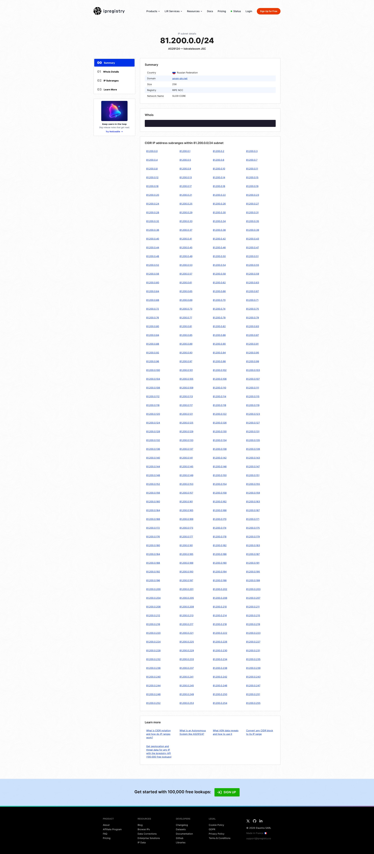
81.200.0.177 (186, 536)
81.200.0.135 (253, 440)
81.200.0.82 (219, 326)
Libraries (180, 842)
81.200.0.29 (186, 212)
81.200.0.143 (253, 457)
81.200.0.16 (152, 186)
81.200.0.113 (186, 396)
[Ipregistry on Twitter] (248, 821)
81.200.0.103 (253, 370)
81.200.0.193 (186, 571)
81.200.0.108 (153, 387)
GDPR (212, 829)
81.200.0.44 (152, 247)
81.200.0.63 (252, 282)
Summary (106, 63)
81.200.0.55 (252, 265)
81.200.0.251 (253, 694)
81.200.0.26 (219, 203)
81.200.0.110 (219, 387)
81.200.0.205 (187, 597)
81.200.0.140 (153, 457)
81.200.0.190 (220, 562)
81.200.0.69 (186, 300)
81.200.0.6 (218, 159)
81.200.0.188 (153, 562)
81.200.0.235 (253, 659)
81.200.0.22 (219, 194)
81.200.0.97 (186, 361)
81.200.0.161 (186, 501)
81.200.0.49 (186, 256)
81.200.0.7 (251, 159)
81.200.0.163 (253, 501)
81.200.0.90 (219, 343)
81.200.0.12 (152, 177)
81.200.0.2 (218, 151)
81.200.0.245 (187, 685)
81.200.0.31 (252, 212)
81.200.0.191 (252, 562)
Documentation (184, 833)
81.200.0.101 (186, 370)
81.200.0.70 (219, 300)
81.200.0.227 (253, 641)
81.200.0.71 (252, 300)
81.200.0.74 (219, 308)
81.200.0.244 (153, 685)
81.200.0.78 (219, 317)
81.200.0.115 (252, 396)
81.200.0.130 (220, 431)
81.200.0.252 (153, 703)
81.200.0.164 (153, 510)
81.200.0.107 (253, 378)
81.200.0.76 (152, 317)
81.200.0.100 (153, 370)
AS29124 (174, 48)
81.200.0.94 (219, 352)
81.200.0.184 (153, 554)
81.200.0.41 (186, 238)
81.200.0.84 (152, 335)
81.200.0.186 (220, 554)
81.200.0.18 (219, 186)
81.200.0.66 (219, 291)
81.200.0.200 (153, 589)
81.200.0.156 (153, 492)
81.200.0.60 (152, 282)
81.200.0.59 (252, 273)
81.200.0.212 (153, 615)
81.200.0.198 (220, 580)
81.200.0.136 (153, 449)
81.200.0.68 (152, 300)
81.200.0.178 (219, 536)
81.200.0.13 (186, 177)
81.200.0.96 (152, 361)
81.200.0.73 (186, 308)
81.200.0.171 (252, 519)
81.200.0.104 (153, 378)
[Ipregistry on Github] (255, 821)
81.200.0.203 (253, 589)
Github (179, 838)
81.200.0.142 (220, 457)
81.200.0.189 (186, 562)
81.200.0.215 (253, 615)
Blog (140, 824)
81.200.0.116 (153, 405)
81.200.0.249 (187, 694)
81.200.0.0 (152, 151)
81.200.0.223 (253, 632)
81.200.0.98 (219, 361)
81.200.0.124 (153, 422)
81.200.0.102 (220, 370)
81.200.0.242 (220, 676)
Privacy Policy (216, 833)
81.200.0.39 (252, 230)
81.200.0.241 (186, 676)
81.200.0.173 (186, 527)
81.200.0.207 (253, 597)
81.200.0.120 (153, 413)
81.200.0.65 (186, 291)
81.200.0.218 (220, 624)
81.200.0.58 (219, 273)
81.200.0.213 (186, 615)
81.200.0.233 (187, 659)
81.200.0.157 (186, 492)
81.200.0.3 (252, 151)
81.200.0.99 (252, 361)
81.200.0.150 (220, 475)
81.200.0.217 (186, 624)
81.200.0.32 (152, 221)
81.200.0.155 (253, 484)
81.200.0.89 (186, 343)
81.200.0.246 (220, 685)
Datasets (181, 829)
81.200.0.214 (220, 615)
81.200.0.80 (152, 326)
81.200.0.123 (253, 413)
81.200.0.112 (153, 396)
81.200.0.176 (153, 536)
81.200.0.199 (253, 580)
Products (151, 11)
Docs (210, 11)
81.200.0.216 (153, 624)
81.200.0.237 (187, 668)
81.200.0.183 (253, 545)
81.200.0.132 (153, 440)
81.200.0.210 (220, 606)
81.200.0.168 (153, 519)
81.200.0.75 (252, 308)
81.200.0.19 (252, 186)
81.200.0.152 (153, 484)
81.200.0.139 (253, 449)
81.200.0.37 (186, 230)
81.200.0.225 (187, 641)
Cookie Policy (216, 824)
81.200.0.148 (153, 475)
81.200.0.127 (253, 422)
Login (249, 11)
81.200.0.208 (153, 606)
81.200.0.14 (219, 177)
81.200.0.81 (186, 326)
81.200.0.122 (220, 413)
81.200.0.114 (219, 396)
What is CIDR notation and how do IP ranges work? (158, 734)
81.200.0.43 (252, 238)
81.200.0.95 (252, 352)
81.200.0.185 (186, 554)
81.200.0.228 (153, 650)
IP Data (142, 842)
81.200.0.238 (220, 668)
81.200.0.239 (253, 668)
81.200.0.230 (220, 650)
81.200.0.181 (186, 545)
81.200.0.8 (152, 168)
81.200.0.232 (153, 659)
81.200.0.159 (253, 492)
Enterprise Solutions (149, 838)
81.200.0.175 (253, 527)
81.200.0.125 (186, 422)
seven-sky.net (179, 78)
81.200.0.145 (186, 466)
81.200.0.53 (186, 265)
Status (237, 11)
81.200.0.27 (252, 203)
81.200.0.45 (186, 247)
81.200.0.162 (220, 501)
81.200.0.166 (220, 510)
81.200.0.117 (186, 405)
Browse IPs (144, 829)
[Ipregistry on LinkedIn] (260, 821)
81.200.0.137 (186, 449)
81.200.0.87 (252, 335)
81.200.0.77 (186, 317)
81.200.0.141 (186, 457)
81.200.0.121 (186, 413)
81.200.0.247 (253, 685)
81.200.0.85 (186, 335)
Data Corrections (147, 833)
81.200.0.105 (186, 378)
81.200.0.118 (219, 405)
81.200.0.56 (152, 273)
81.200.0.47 (252, 247)
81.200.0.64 (152, 291)
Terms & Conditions (219, 838)
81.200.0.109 (186, 387)
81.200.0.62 (219, 282)
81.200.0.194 (220, 571)
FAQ (105, 833)
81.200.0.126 (220, 422)
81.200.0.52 (152, 265)
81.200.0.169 (186, 519)
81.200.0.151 (252, 475)
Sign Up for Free (268, 11)
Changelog (182, 824)
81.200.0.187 (253, 554)
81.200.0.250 (220, 694)
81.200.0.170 (219, 519)
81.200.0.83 (252, 326)
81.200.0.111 (252, 387)
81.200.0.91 (252, 343)
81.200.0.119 (252, 405)
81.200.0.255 (253, 703)
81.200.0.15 (252, 177)
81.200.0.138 (220, 449)
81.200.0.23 (252, 194)
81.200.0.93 (186, 352)
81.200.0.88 (152, 343)
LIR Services (172, 11)
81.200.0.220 (153, 632)
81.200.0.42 (219, 238)
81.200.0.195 (253, 571)
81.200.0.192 (153, 571)
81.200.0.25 (186, 203)
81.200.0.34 (219, 221)
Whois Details (108, 71)
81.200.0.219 (253, 624)
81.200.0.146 (220, 466)
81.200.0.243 (253, 676)
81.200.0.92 (152, 352)
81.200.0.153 (186, 484)
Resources (193, 11)
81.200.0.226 (220, 641)
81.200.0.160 (153, 501)
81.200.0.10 (219, 168)
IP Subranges (108, 80)
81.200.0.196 (153, 580)
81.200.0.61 (186, 282)
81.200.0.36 (152, 230)
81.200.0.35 (252, 221)
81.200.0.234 (220, 659)
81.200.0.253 (187, 703)
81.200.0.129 (186, 431)
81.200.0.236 (153, 668)
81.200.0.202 (220, 589)
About (106, 824)
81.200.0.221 (186, 632)
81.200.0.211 (253, 606)
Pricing (222, 11)
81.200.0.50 (219, 256)
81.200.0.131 (252, 431)
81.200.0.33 (186, 221)
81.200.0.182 (220, 545)
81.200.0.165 (186, 510)
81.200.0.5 (185, 159)
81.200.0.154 (220, 484)
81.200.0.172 (153, 527)
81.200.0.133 (186, 440)
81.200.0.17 (186, 186)
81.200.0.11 (252, 168)
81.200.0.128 (153, 431)
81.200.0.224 (153, 641)
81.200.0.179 (253, 536)
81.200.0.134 (220, 440)
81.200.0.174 (219, 527)
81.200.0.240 (153, 676)
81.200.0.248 (153, 694)
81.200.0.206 (220, 597)
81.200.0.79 (252, 317)
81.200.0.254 (220, 703)
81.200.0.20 (152, 194)
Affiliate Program (112, 829)
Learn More (107, 89)
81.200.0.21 (186, 194)
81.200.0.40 (152, 238)
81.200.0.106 (220, 378)
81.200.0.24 (152, 203)
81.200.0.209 (187, 606)
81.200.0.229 (187, 650)
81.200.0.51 (252, 256)
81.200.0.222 (220, 632)
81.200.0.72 (152, 308)
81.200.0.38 (219, 230)
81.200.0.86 (219, 335)
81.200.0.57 (186, 273)
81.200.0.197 (186, 580)
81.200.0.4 (152, 159)
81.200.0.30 (219, 212)
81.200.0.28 (152, 212)
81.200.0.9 (185, 168)
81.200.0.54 (219, 265)
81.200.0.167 (253, 510)
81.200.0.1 (185, 151)
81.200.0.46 (219, 247)
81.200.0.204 (153, 597)
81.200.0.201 (186, 589)
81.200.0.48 (152, 256)
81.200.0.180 (153, 545)
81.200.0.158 (220, 492)
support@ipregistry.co (258, 838)
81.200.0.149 (186, 475)
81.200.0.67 (252, 291)
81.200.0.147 (253, 466)
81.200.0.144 (153, 466)
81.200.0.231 (253, 650)
